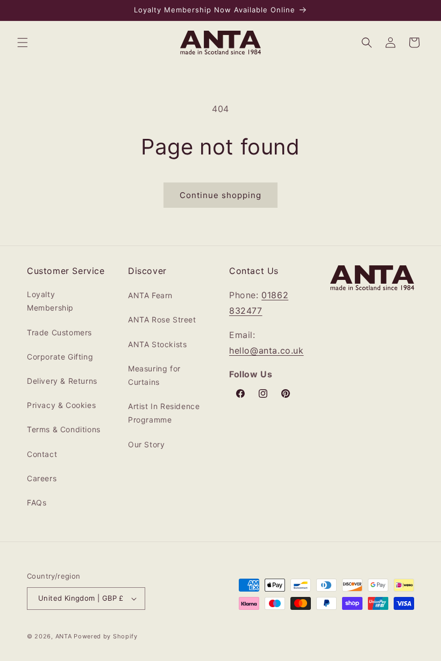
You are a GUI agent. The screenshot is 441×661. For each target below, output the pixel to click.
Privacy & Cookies (61, 405)
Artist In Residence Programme (164, 413)
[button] (22, 42)
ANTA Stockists (157, 344)
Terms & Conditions (64, 429)
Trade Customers (59, 332)
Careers (41, 478)
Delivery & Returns (62, 380)
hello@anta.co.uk (266, 350)
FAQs (36, 502)
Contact (42, 454)
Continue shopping (220, 195)
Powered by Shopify (106, 636)
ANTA (63, 636)
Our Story (146, 444)
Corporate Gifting (60, 356)
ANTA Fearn (150, 295)
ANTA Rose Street (162, 319)
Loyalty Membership (50, 301)
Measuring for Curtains (154, 375)
